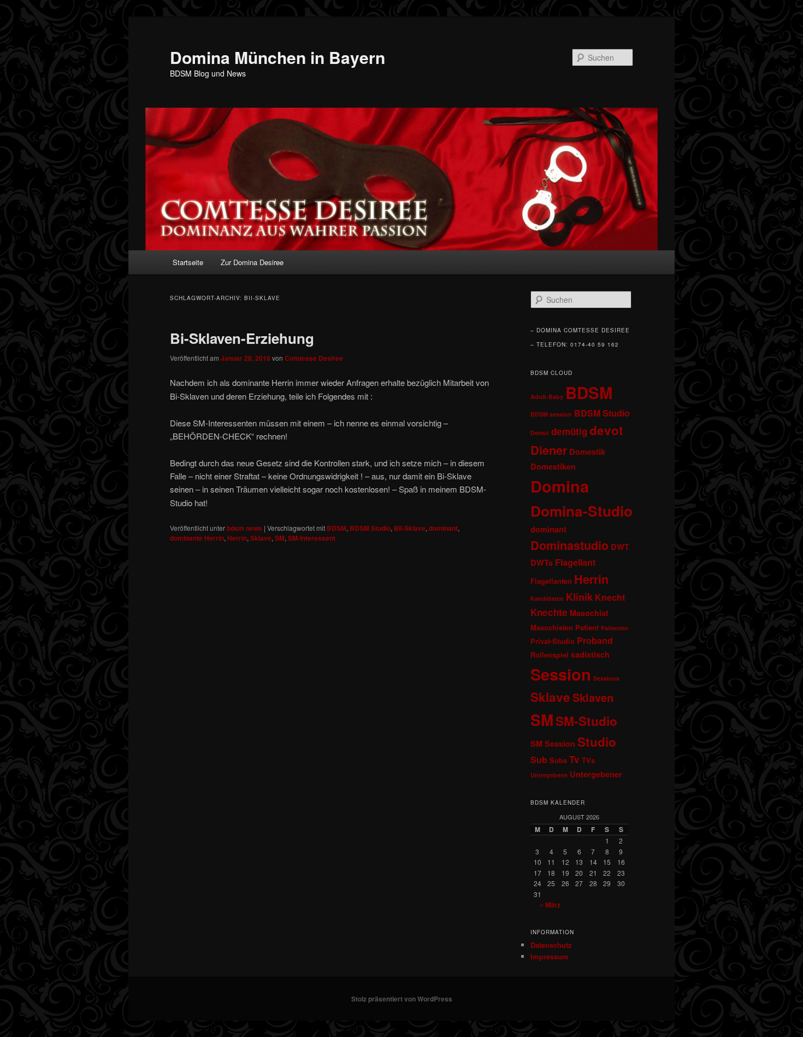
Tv (574, 759)
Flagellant (575, 562)
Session (560, 674)
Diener (548, 450)
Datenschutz (551, 945)
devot (606, 430)
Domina (559, 485)
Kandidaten (547, 598)
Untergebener (596, 774)
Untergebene (549, 775)
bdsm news (244, 528)
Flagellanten (551, 581)
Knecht (610, 597)
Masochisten (551, 627)
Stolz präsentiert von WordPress (401, 999)
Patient (587, 627)
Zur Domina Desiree (252, 262)
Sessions (606, 678)
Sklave (260, 538)
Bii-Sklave (410, 528)
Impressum (549, 956)
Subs (558, 760)
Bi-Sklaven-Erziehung (242, 338)
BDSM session (551, 414)
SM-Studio (586, 721)
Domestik (587, 451)
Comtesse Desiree (314, 358)
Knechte (549, 612)
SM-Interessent (311, 538)
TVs (588, 760)
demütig (569, 431)
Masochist (589, 612)
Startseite (188, 262)
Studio (596, 742)
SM (280, 538)
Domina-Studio (581, 510)
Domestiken (553, 466)
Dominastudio (569, 545)
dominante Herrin (197, 538)
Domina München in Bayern (277, 57)
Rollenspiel (549, 655)
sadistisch (590, 654)
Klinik (579, 596)
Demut (539, 433)
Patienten (614, 628)
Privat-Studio (552, 641)
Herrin (237, 538)
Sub (538, 759)
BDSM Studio (370, 528)
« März (550, 905)
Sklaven (592, 697)
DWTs (541, 562)
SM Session (552, 743)
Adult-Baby (546, 396)
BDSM (336, 528)
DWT (620, 546)
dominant (443, 528)
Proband (595, 640)
